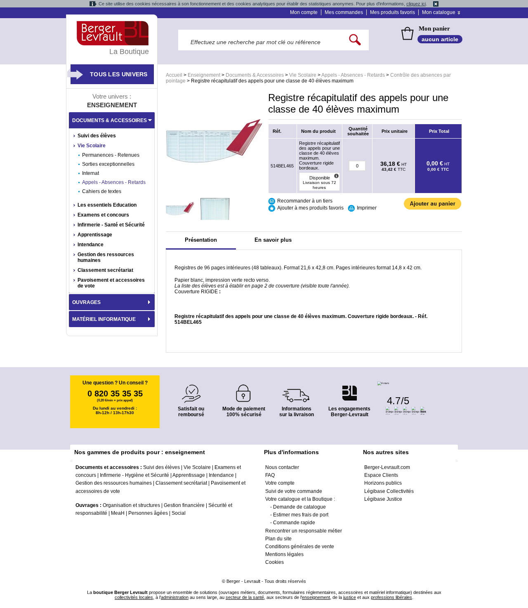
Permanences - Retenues (110, 155)
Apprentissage (95, 235)
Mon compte (304, 12)
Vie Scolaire (302, 75)
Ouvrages (86, 302)
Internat (90, 173)
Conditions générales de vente (299, 546)
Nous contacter (282, 467)
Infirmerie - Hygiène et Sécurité (134, 475)
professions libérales (391, 597)
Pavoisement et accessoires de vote (111, 283)
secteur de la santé (245, 597)
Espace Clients (381, 475)
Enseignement (204, 75)
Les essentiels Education (107, 205)
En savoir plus (273, 240)
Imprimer (367, 208)
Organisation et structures (131, 505)
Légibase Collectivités (389, 491)
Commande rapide (294, 523)
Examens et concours (103, 215)
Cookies (274, 562)
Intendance (91, 244)
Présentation (201, 240)
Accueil (174, 75)
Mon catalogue (438, 12)
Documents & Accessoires (255, 75)
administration (175, 597)
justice (349, 597)
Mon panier (434, 28)
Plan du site (278, 539)
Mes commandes (344, 12)
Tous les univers (119, 74)
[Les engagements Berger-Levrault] (349, 388)
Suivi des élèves (97, 136)
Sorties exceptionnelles (108, 164)
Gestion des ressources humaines (106, 257)
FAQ (270, 475)
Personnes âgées (148, 513)
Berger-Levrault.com (387, 467)
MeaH (118, 513)
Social (179, 513)
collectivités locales (134, 597)
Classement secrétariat (105, 270)
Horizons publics (383, 483)
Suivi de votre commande (293, 491)
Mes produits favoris (392, 12)
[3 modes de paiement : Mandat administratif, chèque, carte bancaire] (244, 390)
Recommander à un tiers (304, 201)
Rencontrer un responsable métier (303, 531)
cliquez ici (416, 3)
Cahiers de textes (101, 191)
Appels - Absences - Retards (353, 75)
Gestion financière (184, 505)
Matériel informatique (104, 319)
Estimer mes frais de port (300, 515)
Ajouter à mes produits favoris (310, 208)
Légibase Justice (383, 499)
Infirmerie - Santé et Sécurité (111, 225)
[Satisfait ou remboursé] (191, 388)
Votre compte (280, 483)
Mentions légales (284, 554)
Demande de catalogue (299, 507)
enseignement (316, 597)
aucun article (440, 39)
